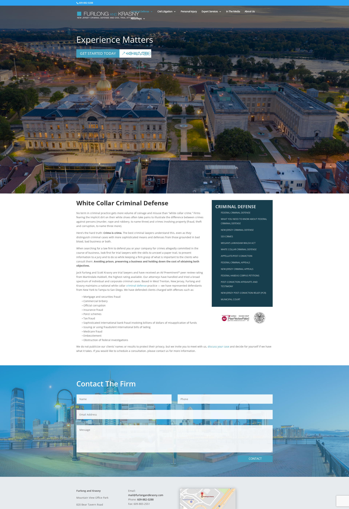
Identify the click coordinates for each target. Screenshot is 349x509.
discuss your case (218, 346)
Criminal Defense (140, 11)
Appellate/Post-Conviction (236, 256)
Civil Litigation (164, 11)
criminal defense (136, 285)
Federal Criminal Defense (235, 212)
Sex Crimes (227, 236)
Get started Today (98, 53)
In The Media (233, 11)
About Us (250, 11)
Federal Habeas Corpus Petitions (240, 275)
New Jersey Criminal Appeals (237, 269)
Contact (255, 459)
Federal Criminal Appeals (235, 262)
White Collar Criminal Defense (239, 249)
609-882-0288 (138, 53)
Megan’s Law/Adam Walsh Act (238, 243)
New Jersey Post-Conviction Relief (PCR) (243, 292)
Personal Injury (189, 11)
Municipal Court (230, 299)
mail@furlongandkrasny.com (145, 495)
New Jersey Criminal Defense (237, 229)
